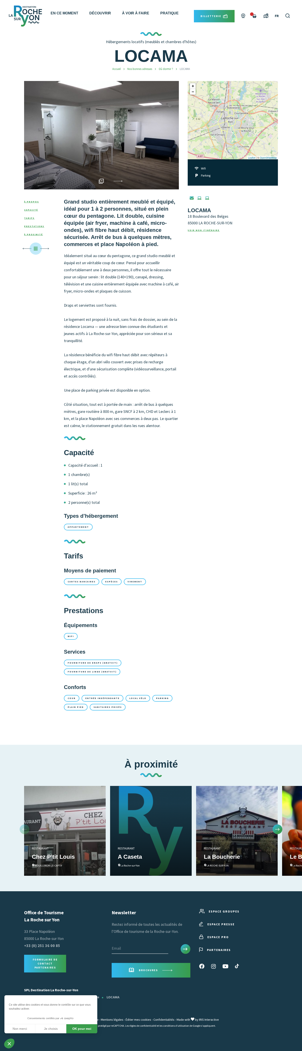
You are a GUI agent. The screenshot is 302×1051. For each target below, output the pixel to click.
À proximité (33, 234)
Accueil (116, 69)
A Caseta (130, 856)
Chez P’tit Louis (53, 856)
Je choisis (51, 1028)
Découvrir (100, 13)
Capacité (31, 209)
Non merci (20, 1028)
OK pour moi (81, 1028)
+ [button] (193, 86)
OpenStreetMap (268, 157)
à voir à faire (135, 13)
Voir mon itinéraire (204, 230)
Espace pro (218, 937)
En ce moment (64, 13)
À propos (31, 201)
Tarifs (29, 218)
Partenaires (219, 950)
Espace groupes (224, 911)
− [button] (193, 91)
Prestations (34, 226)
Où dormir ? (166, 69)
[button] (118, 181)
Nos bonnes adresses (140, 69)
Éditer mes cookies (138, 1020)
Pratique (169, 13)
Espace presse (221, 924)
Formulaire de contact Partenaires (45, 963)
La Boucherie (222, 856)
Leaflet (251, 157)
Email (116, 948)
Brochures (148, 970)
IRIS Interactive (209, 1020)
